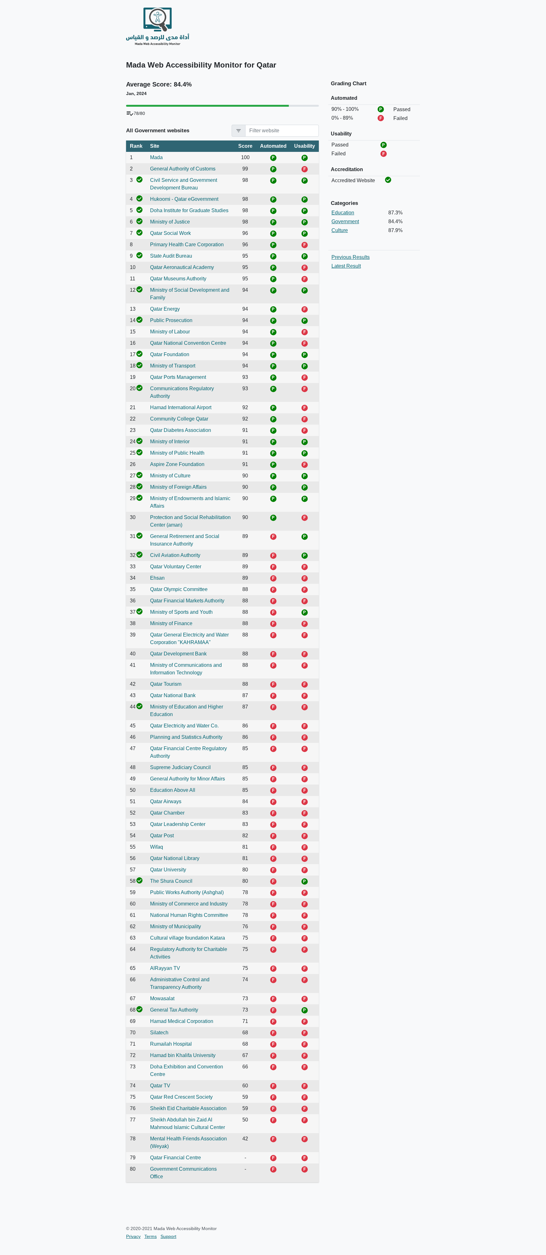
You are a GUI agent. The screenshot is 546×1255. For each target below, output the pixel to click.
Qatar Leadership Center (177, 824)
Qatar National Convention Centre (188, 343)
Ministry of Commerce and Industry (189, 903)
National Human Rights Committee (189, 915)
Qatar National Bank (173, 695)
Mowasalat (162, 998)
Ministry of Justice (170, 221)
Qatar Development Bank (178, 653)
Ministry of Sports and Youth (181, 612)
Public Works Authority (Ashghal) (187, 892)
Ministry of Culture (170, 475)
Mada (156, 157)
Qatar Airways (165, 801)
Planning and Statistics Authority (186, 737)
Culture (339, 230)
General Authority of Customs (182, 168)
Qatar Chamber (167, 813)
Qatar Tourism (165, 684)
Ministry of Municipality (175, 926)
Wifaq (156, 847)
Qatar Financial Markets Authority (187, 600)
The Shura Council (171, 881)
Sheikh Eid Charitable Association (188, 1108)
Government (345, 221)
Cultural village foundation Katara (187, 938)
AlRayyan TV (165, 968)
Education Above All (172, 790)
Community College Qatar (179, 418)
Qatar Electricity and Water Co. (184, 725)
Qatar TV (160, 1085)
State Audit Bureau (171, 256)
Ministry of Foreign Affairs (178, 487)
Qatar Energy (165, 309)
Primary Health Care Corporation (187, 244)
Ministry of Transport (172, 365)
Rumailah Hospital (171, 1044)
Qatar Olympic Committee (179, 589)
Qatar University (168, 869)
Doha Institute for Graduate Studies (189, 210)
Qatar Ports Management (178, 377)
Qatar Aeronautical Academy (182, 267)
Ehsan (157, 578)
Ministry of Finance (171, 623)
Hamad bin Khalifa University (182, 1055)
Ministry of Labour (170, 331)
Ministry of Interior (170, 441)
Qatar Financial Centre (175, 1157)
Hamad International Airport (180, 407)
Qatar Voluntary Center (175, 566)
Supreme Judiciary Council (180, 767)
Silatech (159, 1032)
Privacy (133, 1236)
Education (342, 212)
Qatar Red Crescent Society (181, 1097)
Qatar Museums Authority (178, 278)
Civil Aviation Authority (175, 555)
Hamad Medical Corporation (181, 1021)
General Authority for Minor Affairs (187, 778)
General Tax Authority (174, 1010)
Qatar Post (162, 835)
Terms (150, 1236)
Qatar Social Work (170, 233)
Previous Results (350, 257)
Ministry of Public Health (177, 453)
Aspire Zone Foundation (177, 464)
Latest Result (346, 266)
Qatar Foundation (169, 354)
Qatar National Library (174, 858)
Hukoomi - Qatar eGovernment (184, 199)
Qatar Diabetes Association (180, 430)
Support (168, 1236)
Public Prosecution (171, 320)
